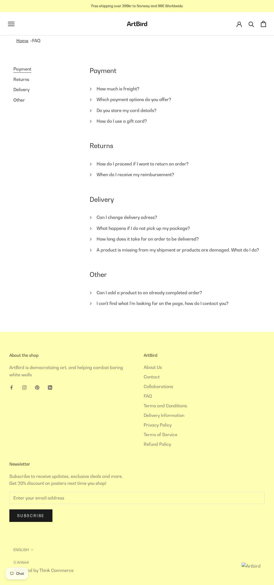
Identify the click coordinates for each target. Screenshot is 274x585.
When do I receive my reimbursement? (135, 174)
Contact (152, 376)
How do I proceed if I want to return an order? (143, 163)
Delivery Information (164, 415)
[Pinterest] (37, 386)
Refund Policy (157, 444)
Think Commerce (56, 570)
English (21, 550)
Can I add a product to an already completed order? (149, 292)
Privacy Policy (158, 425)
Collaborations (158, 386)
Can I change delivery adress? (127, 217)
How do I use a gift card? (122, 121)
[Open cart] (263, 24)
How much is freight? (118, 88)
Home (22, 40)
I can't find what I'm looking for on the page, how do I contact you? (163, 303)
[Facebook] (11, 386)
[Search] (251, 24)
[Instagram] (24, 386)
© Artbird (21, 562)
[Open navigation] (11, 23)
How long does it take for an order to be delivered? (148, 239)
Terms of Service (160, 434)
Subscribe (31, 515)
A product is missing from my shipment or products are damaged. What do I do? (178, 250)
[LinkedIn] (50, 386)
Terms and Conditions (165, 405)
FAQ (36, 40)
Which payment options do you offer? (134, 99)
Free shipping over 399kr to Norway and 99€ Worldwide (137, 6)
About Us (153, 367)
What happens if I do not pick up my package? (143, 228)
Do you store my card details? (127, 110)
